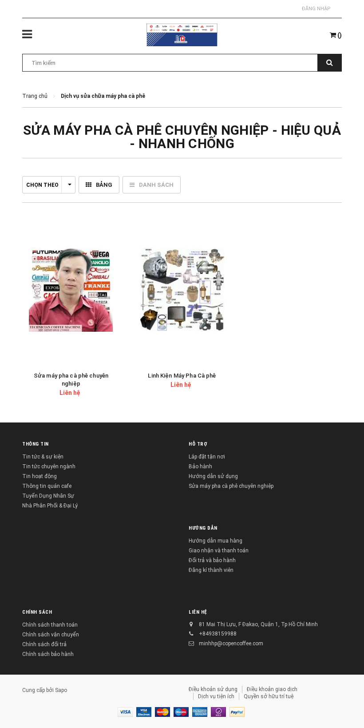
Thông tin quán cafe (46, 486)
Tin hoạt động (39, 476)
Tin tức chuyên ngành (48, 466)
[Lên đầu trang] (344, 701)
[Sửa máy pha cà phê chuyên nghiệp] (71, 289)
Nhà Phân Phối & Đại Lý (50, 506)
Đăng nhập (316, 9)
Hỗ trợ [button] (198, 444)
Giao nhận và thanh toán (219, 550)
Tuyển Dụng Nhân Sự (48, 496)
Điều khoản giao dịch (272, 689)
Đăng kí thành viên (211, 570)
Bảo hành (200, 466)
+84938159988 (218, 634)
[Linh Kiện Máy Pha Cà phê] (182, 289)
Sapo (61, 690)
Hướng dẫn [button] (203, 528)
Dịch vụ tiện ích (216, 696)
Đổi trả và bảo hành (212, 560)
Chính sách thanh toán (50, 625)
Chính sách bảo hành (48, 654)
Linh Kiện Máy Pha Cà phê (182, 375)
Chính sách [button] (37, 612)
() (339, 35)
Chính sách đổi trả (44, 644)
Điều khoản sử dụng (213, 689)
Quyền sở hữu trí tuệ (268, 696)
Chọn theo (42, 185)
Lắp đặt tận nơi (207, 457)
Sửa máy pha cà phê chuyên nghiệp (231, 486)
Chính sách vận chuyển (50, 634)
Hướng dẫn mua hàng (215, 541)
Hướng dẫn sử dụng (213, 476)
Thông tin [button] (35, 444)
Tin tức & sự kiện (42, 457)
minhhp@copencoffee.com (231, 643)
